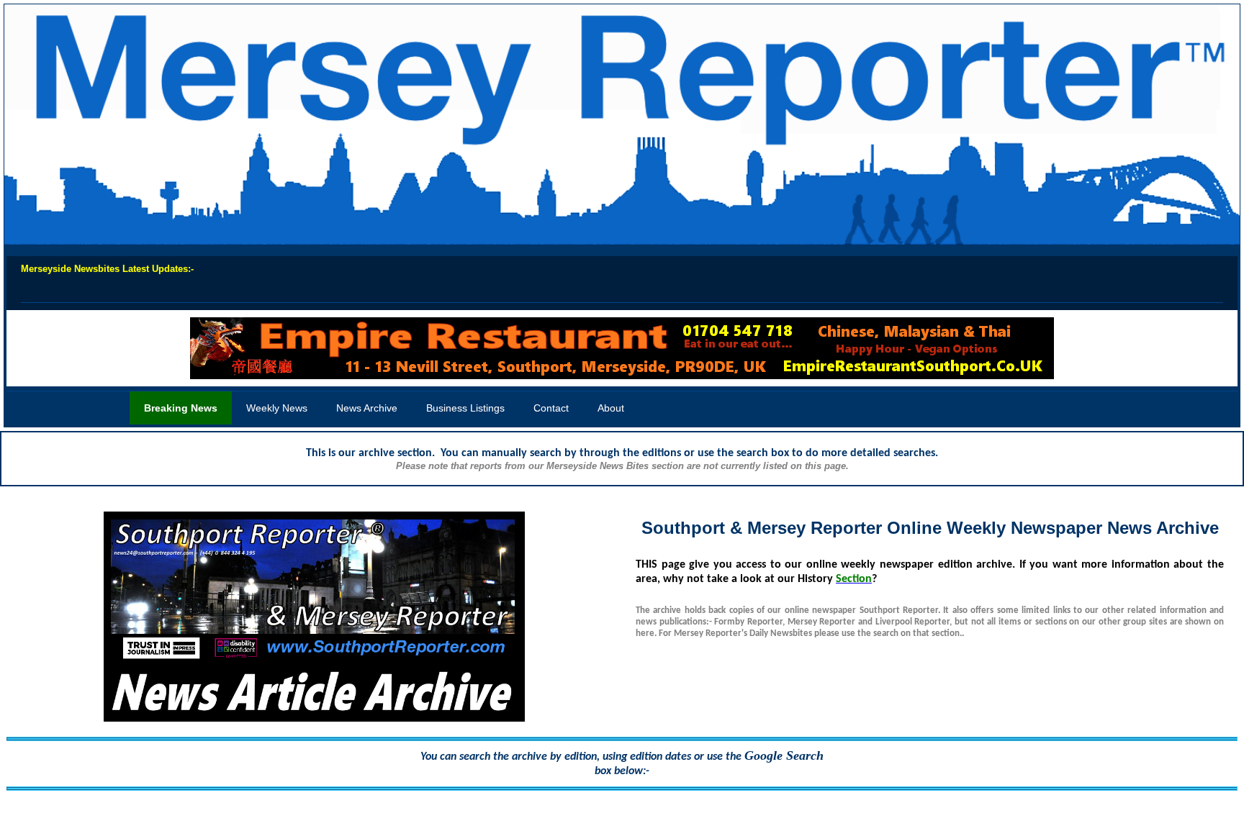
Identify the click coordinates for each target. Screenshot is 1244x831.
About (611, 408)
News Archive (366, 408)
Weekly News (276, 408)
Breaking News (180, 408)
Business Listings (465, 408)
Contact (551, 408)
